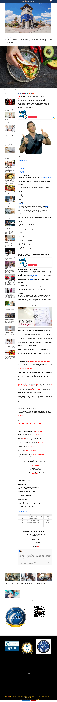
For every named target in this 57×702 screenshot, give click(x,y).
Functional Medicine (8, 37)
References (23, 172)
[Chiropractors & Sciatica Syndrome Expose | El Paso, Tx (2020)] (10, 102)
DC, (25, 423)
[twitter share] (22, 93)
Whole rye (21, 203)
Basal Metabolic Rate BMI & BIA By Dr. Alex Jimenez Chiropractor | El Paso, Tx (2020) (10, 228)
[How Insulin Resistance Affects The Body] (10, 128)
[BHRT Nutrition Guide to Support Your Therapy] (44, 577)
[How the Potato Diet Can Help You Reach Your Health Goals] (10, 176)
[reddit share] (29, 93)
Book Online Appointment (32, 265)
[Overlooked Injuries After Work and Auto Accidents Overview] (12, 594)
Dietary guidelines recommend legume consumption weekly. (29, 250)
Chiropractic (22, 168)
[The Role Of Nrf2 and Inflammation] (10, 352)
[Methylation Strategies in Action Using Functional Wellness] (10, 163)
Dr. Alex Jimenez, (21, 423)
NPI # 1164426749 (35, 473)
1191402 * (35, 439)
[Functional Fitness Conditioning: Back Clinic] (10, 315)
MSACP (27, 423)
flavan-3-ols (50, 177)
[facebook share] (18, 93)
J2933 (38, 475)
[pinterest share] (24, 93)
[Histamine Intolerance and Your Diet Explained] (10, 264)
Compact (23, 438)
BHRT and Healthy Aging (24, 581)
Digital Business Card (35, 465)
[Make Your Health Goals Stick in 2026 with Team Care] (10, 115)
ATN (44, 423)
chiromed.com (28, 377)
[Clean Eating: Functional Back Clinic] (10, 188)
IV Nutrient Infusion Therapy (9, 581)
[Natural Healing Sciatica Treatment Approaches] (10, 238)
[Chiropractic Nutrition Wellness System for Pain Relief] (10, 303)
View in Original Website (36, 699)
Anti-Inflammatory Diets (23, 160)
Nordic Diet (22, 161)
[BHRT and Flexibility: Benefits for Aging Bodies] (28, 577)
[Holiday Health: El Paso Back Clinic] (10, 341)
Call (50, 1)
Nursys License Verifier (31, 446)
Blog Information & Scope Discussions (25, 368)
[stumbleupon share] (33, 93)
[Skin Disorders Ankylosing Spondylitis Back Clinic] (10, 328)
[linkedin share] (25, 93)
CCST (37, 423)
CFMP (42, 423)
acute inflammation (36, 97)
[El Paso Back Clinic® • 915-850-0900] (27, 1)
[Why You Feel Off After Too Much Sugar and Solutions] (10, 199)
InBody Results (21, 171)
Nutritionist (22, 167)
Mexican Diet (22, 163)
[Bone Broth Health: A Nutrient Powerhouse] (10, 251)
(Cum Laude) (41, 456)
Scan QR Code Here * (39, 617)
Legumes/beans (21, 229)
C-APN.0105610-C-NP (41, 442)
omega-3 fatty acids (43, 177)
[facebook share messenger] (20, 93)
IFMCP (39, 423)
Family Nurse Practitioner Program (39, 454)
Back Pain (34, 383)
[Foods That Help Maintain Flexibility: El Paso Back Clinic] (10, 290)
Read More (12, 110)
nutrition (31, 279)
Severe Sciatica (20, 384)
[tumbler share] (31, 93)
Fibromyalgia (37, 384)
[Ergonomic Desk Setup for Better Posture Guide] (44, 594)
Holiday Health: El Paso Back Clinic (10, 345)
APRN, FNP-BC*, (32, 423)
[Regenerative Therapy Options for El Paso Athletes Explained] (28, 594)
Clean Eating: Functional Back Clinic (10, 191)
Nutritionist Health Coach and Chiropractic (26, 165)
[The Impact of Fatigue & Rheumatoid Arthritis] (10, 211)
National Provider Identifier (23, 511)
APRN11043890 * (37, 441)
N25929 (33, 443)
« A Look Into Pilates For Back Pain (23, 568)
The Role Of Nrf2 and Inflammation (10, 356)
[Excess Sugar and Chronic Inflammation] (10, 150)
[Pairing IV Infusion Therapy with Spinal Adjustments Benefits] (12, 577)
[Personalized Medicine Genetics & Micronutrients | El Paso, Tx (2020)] (10, 277)
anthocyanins (28, 178)
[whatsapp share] (27, 93)
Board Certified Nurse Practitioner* (30, 450)
